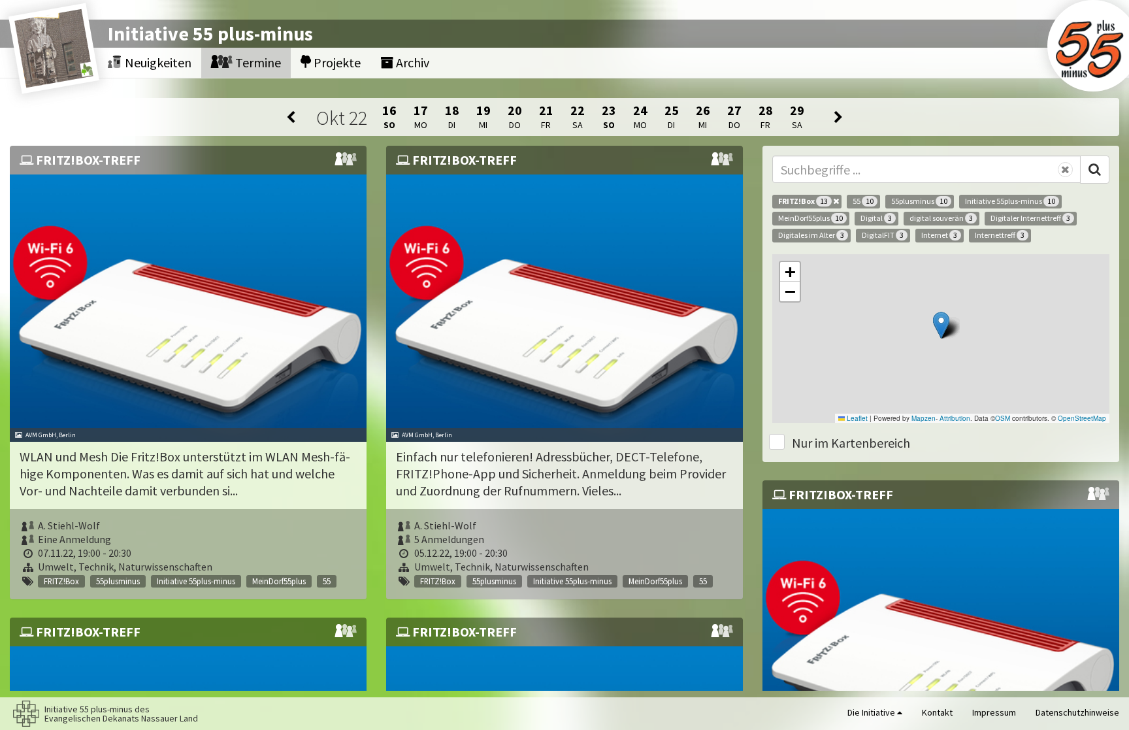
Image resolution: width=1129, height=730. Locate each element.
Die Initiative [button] (872, 712)
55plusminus (919, 201)
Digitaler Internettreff (1030, 218)
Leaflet (856, 418)
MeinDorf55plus (810, 218)
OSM (1002, 418)
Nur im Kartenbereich (851, 443)
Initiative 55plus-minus (1010, 201)
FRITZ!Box (803, 201)
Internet (939, 235)
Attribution (955, 418)
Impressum (994, 712)
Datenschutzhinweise (1077, 712)
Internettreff (999, 235)
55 (863, 201)
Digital (876, 218)
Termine (257, 62)
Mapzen (923, 418)
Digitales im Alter (811, 235)
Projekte (336, 62)
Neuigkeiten (156, 62)
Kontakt (937, 712)
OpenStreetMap (1082, 418)
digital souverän (941, 218)
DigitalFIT (883, 235)
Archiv (411, 62)
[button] (941, 325)
